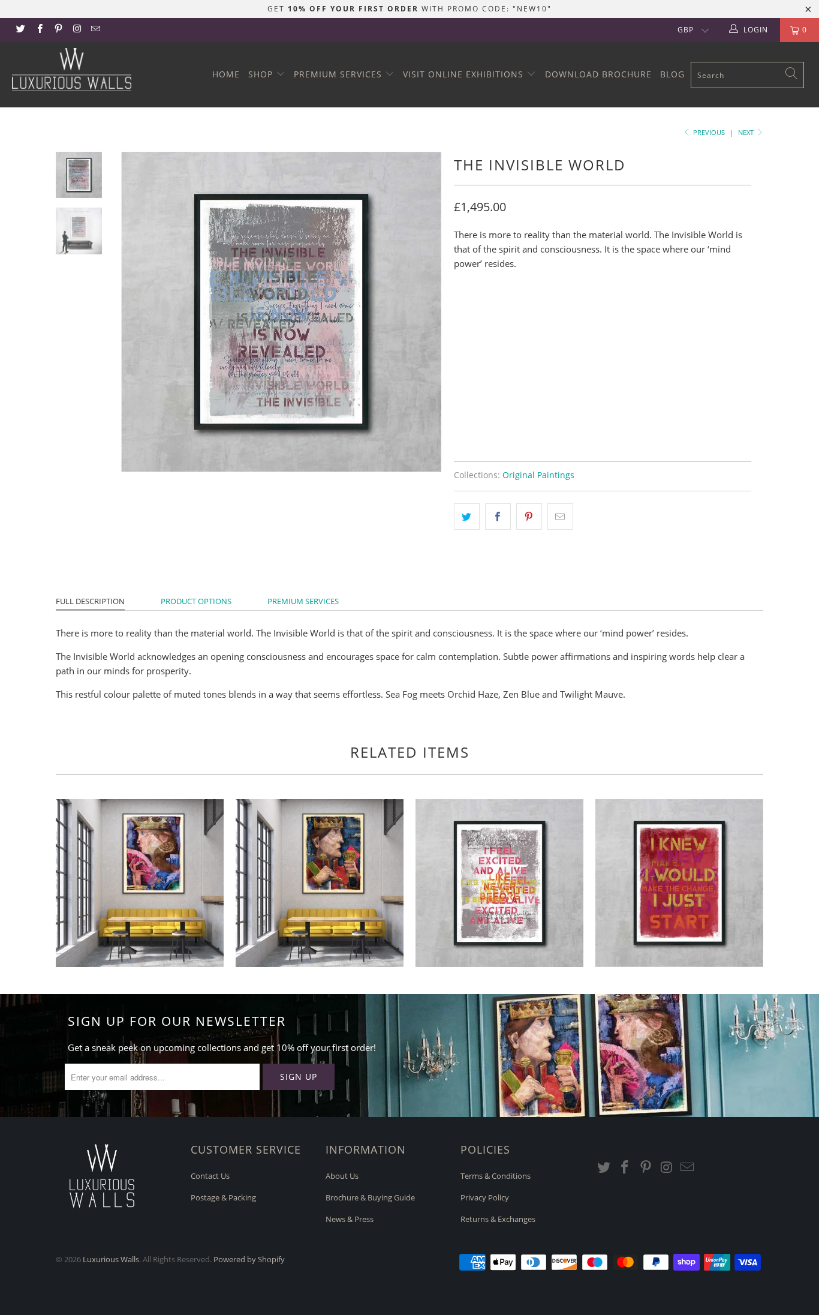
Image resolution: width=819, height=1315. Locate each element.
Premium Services (339, 74)
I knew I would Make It (679, 883)
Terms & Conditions (495, 1175)
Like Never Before (499, 883)
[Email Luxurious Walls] (95, 30)
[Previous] (138, 312)
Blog (672, 74)
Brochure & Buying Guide (370, 1197)
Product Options (196, 601)
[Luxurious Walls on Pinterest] (58, 30)
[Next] (424, 312)
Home (226, 74)
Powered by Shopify (249, 1259)
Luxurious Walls (111, 1259)
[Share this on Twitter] (467, 516)
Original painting (499, 314)
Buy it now (673, 405)
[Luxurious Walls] (71, 69)
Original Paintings (538, 475)
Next (746, 132)
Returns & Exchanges (497, 1219)
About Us (342, 1175)
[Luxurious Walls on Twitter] (20, 30)
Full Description (90, 601)
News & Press (350, 1219)
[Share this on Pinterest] (529, 516)
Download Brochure (598, 74)
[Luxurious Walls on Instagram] (76, 30)
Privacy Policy (484, 1197)
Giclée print (581, 314)
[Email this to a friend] (560, 516)
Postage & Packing (223, 1197)
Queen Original (140, 883)
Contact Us (210, 1175)
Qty (461, 348)
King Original (320, 883)
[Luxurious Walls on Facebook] (39, 30)
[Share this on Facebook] (498, 516)
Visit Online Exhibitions (464, 74)
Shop (262, 74)
